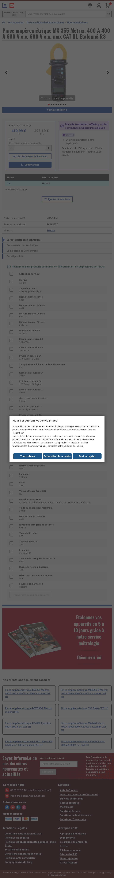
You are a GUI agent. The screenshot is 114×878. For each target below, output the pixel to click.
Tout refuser (27, 456)
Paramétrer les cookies (57, 456)
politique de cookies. (73, 445)
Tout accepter (87, 456)
